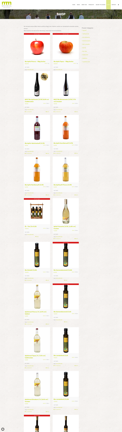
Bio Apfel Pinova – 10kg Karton (35, 61)
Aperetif (84, 30)
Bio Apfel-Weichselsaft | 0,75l (35, 143)
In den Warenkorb (29, 111)
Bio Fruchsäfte (86, 44)
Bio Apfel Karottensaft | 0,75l (63, 143)
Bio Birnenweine (86, 40)
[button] (3, 429)
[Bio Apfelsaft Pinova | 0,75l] (66, 170)
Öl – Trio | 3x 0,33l (30, 226)
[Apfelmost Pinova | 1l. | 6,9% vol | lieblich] (37, 296)
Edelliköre (85, 58)
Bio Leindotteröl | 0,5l (61, 355)
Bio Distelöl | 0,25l (31, 270)
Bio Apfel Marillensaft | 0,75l (34, 185)
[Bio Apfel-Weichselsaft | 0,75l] (37, 128)
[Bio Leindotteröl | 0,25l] (66, 384)
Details (48, 111)
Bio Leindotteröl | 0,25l (61, 399)
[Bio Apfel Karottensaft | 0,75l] (66, 128)
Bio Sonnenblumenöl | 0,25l (63, 270)
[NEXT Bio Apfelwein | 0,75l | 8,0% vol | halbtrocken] (37, 84)
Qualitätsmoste (86, 61)
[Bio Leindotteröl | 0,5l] (66, 340)
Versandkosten (30, 69)
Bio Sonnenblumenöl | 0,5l (62, 312)
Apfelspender (86, 33)
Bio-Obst (85, 51)
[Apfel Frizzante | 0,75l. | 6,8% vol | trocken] (66, 211)
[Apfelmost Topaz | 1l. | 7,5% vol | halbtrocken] (37, 340)
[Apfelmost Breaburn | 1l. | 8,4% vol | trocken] (37, 384)
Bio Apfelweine (86, 37)
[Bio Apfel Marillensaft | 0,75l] (37, 170)
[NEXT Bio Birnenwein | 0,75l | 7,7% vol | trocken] (66, 84)
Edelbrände (85, 54)
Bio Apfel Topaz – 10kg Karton (63, 61)
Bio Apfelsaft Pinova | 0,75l (63, 185)
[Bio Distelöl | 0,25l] (37, 255)
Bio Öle (84, 47)
